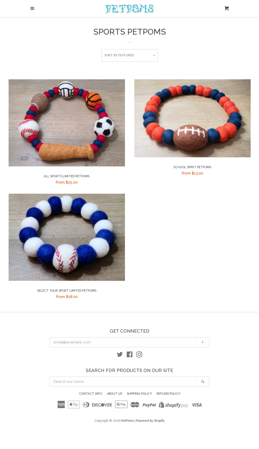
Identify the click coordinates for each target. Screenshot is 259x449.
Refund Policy (168, 393)
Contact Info (90, 393)
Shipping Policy (139, 393)
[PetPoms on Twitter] (120, 355)
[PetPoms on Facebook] (129, 355)
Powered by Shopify (150, 420)
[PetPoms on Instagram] (139, 355)
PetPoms (127, 420)
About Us (114, 393)
